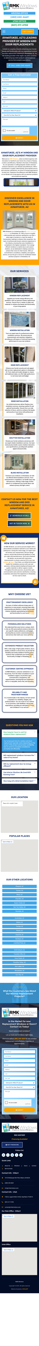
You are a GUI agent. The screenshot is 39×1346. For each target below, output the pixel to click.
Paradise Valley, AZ (19, 962)
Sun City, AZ (19, 975)
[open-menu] (4, 31)
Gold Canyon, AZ (19, 950)
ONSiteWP (25, 1289)
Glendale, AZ (19, 911)
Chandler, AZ (19, 899)
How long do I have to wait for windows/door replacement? (15, 733)
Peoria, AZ (19, 930)
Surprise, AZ (19, 935)
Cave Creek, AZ (19, 958)
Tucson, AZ (19, 890)
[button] (19, 733)
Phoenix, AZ (19, 886)
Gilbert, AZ (19, 922)
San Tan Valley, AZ (19, 907)
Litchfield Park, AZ (19, 943)
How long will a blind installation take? (18, 781)
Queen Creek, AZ (19, 903)
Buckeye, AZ (19, 939)
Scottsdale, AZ (19, 918)
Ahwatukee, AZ (19, 971)
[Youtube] (12, 1155)
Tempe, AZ (19, 926)
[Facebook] (3, 1155)
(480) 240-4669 (19, 17)
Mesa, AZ (20, 895)
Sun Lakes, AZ (19, 966)
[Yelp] (16, 1155)
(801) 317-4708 (19, 25)
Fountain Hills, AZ (19, 954)
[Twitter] (21, 1155)
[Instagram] (8, 1155)
